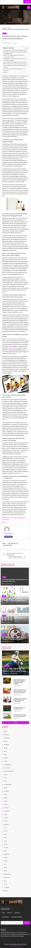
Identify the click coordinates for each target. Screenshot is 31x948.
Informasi (6, 807)
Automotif (6, 665)
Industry (6, 804)
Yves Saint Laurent (7, 545)
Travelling (6, 887)
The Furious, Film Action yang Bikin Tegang (19, 708)
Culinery (6, 758)
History (6, 801)
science (5, 860)
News (5, 834)
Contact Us (17, 912)
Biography (6, 744)
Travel (5, 884)
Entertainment (7, 764)
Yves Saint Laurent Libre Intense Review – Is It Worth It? (14, 69)
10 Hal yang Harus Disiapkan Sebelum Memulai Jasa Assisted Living (20, 700)
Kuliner (5, 814)
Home (3, 912)
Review (5, 857)
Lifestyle (6, 817)
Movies (5, 831)
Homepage (4, 28)
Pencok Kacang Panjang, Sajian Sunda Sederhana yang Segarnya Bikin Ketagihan (19, 681)
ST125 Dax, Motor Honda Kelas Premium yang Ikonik (14, 669)
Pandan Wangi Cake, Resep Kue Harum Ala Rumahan (20, 715)
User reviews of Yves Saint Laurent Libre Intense (15, 62)
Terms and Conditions (16, 916)
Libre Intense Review (13, 543)
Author (5, 72)
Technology (7, 877)
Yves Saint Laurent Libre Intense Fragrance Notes (15, 50)
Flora (5, 777)
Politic (5, 841)
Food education (7, 784)
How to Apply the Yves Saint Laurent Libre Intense (15, 63)
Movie (5, 827)
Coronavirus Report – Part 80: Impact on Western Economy (13, 618)
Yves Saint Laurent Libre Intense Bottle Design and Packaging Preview (15, 52)
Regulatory (6, 854)
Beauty (5, 741)
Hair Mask (6, 791)
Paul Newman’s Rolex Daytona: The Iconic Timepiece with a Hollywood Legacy (14, 638)
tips (5, 880)
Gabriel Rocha (5, 641)
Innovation (6, 811)
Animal (5, 731)
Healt (5, 794)
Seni (5, 864)
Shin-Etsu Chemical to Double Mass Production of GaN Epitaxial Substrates (13, 599)
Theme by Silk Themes (15, 946)
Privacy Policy (5, 916)
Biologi (5, 748)
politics (5, 844)
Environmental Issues (9, 771)
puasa (5, 850)
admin (3, 583)
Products (6, 847)
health (5, 797)
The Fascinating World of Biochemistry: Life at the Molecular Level (14, 580)
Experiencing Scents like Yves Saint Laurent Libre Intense (15, 66)
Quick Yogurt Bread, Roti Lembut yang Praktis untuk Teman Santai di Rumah (20, 691)
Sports (5, 867)
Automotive (7, 738)
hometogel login (14, 348)
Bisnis (5, 751)
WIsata (5, 890)
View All (15, 722)
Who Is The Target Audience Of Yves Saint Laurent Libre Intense (14, 56)
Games (5, 787)
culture (5, 761)
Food (5, 781)
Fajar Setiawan (6, 673)
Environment (7, 767)
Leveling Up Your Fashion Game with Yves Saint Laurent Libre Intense (15, 59)
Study (5, 870)
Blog (10, 28)
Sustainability (7, 874)
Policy (5, 837)
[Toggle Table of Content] (25, 48)
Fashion (6, 774)
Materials (6, 824)
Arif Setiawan (7, 43)
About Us (9, 912)
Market (5, 821)
